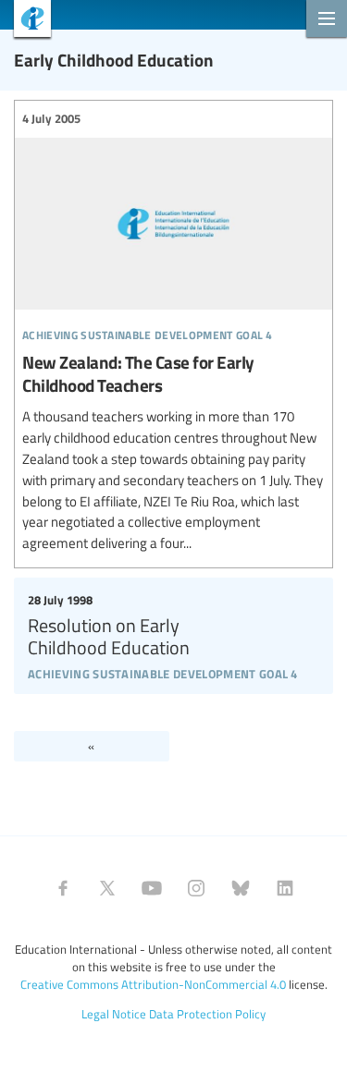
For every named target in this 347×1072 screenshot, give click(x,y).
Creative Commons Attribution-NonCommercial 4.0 (153, 984)
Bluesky (240, 888)
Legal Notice (113, 1013)
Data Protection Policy (207, 1013)
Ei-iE (25, 21)
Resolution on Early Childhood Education (173, 633)
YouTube (152, 888)
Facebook (63, 888)
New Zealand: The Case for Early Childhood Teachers (173, 332)
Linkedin (285, 888)
